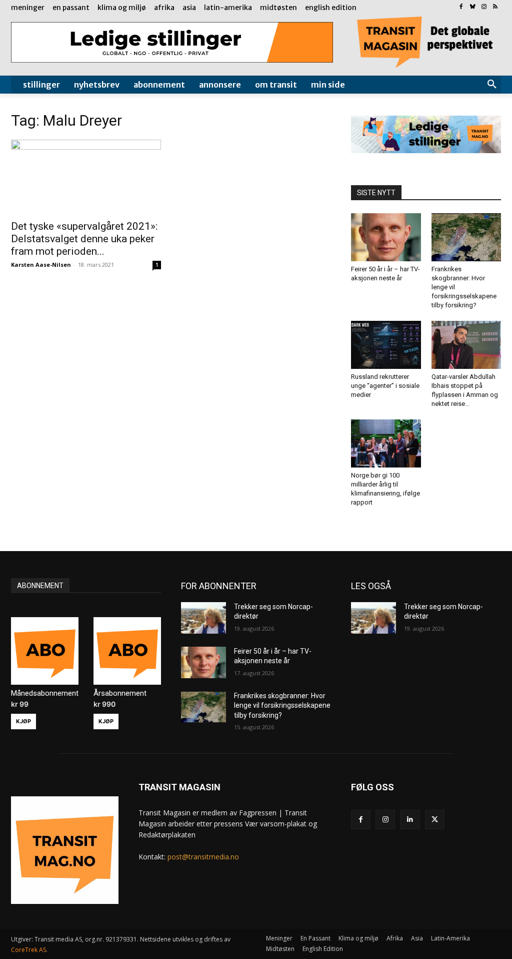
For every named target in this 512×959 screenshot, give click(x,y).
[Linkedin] (410, 819)
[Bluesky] (472, 7)
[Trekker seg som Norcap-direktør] (203, 618)
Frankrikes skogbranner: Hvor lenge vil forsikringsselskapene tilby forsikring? (282, 705)
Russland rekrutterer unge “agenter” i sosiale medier (385, 385)
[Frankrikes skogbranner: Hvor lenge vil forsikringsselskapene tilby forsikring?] (467, 237)
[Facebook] (461, 7)
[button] (492, 85)
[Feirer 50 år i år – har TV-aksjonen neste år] (386, 237)
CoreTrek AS (28, 949)
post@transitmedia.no (203, 856)
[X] (434, 819)
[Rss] (495, 7)
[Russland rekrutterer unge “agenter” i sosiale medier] (386, 345)
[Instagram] (484, 7)
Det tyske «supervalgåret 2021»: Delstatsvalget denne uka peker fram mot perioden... (84, 238)
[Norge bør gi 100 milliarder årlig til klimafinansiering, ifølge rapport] (386, 443)
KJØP (23, 721)
